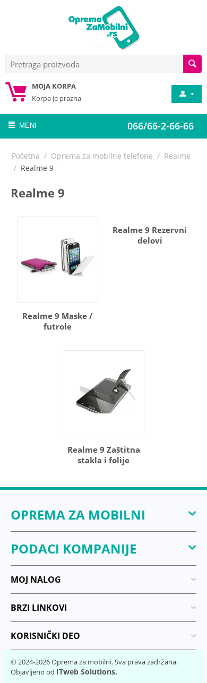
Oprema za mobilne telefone (102, 156)
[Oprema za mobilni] (103, 26)
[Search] (192, 64)
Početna (26, 156)
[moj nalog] (185, 94)
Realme (177, 156)
